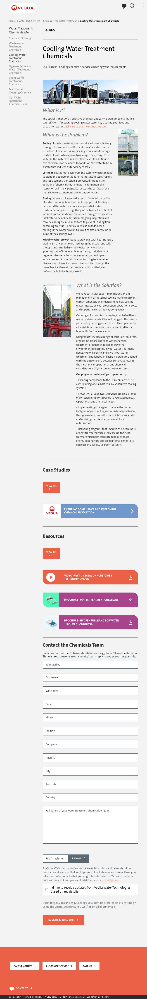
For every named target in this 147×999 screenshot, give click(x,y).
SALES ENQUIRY (23, 966)
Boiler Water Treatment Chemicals (16, 81)
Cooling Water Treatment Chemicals (18, 58)
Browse (77, 858)
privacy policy (110, 880)
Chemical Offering (20, 38)
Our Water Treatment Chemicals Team (19, 101)
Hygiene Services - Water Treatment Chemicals (20, 69)
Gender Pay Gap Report (97, 996)
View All (51, 486)
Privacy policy (51, 996)
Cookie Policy (15, 996)
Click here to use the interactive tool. (85, 127)
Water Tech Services (29, 21)
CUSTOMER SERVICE (57, 966)
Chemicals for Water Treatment (60, 21)
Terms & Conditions (33, 996)
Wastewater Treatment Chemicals (16, 46)
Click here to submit (61, 920)
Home (12, 21)
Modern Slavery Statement (72, 996)
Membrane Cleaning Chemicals (21, 91)
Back (52, 30)
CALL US (87, 966)
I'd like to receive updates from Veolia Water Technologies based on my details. (91, 889)
